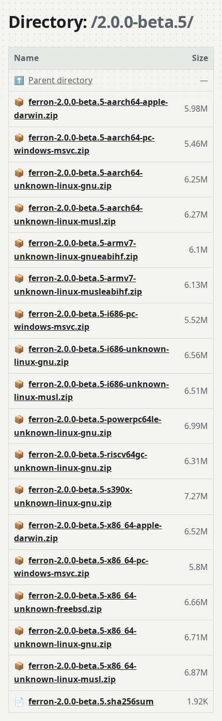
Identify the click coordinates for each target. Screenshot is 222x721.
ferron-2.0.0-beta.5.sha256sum (91, 701)
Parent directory (60, 80)
